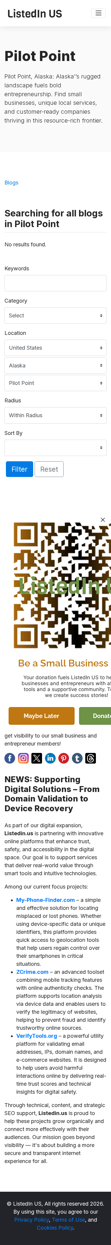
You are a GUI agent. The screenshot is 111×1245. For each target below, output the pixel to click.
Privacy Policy (31, 1220)
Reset (49, 469)
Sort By (13, 433)
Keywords (16, 268)
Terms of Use (68, 1220)
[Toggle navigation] (98, 13)
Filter (20, 469)
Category (15, 301)
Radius (12, 400)
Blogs (11, 182)
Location (15, 333)
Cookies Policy (55, 1228)
